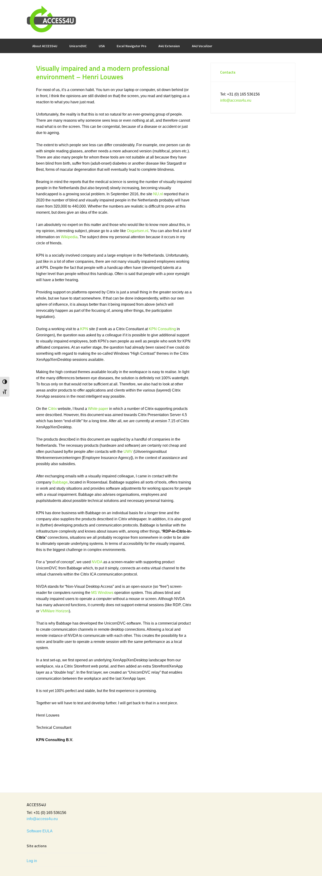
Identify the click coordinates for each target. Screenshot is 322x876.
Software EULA (40, 831)
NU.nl (158, 194)
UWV (128, 452)
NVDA (97, 562)
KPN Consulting (162, 329)
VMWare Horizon (54, 611)
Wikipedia (69, 237)
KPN (84, 329)
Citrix (52, 409)
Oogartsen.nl (137, 231)
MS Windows (102, 593)
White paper (98, 409)
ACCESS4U (161, 19)
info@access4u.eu (235, 100)
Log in (32, 861)
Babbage (60, 482)
